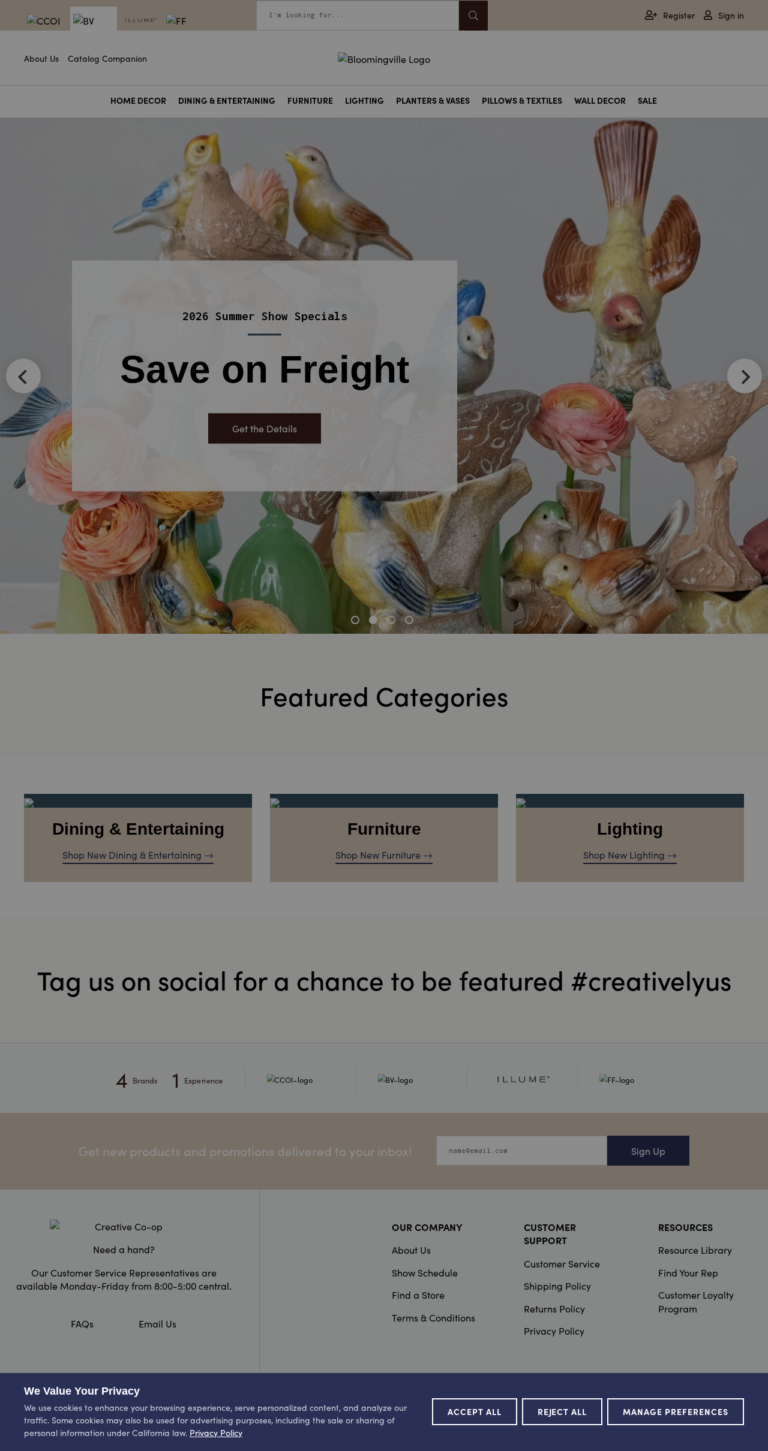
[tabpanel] (384, 376)
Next (744, 376)
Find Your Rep (688, 1272)
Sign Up (648, 1150)
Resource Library (695, 1249)
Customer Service (562, 1263)
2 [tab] (375, 622)
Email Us (157, 1323)
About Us (41, 58)
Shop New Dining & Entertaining (132, 854)
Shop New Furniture (378, 854)
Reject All (562, 1411)
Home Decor (138, 100)
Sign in (731, 15)
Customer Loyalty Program (696, 1301)
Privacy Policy (554, 1330)
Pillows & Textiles (522, 100)
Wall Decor (600, 100)
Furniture (310, 100)
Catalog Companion (107, 58)
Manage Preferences (675, 1411)
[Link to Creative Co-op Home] (123, 1226)
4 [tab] (411, 622)
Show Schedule (425, 1272)
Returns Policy (554, 1308)
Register (679, 15)
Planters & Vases (433, 100)
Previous (23, 376)
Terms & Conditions (433, 1317)
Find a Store (418, 1294)
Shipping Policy (557, 1285)
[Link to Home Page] (384, 57)
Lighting (364, 100)
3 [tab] (393, 622)
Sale (647, 100)
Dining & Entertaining (226, 100)
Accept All (475, 1411)
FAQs (82, 1323)
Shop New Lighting (624, 854)
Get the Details (264, 428)
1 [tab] (357, 622)
